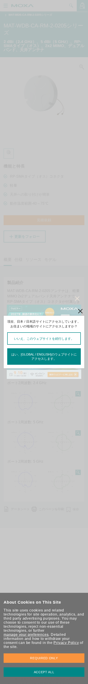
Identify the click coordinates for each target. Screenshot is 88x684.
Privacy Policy (66, 643)
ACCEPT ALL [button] (44, 672)
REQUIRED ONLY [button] (44, 658)
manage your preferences (26, 634)
